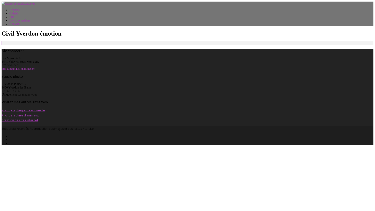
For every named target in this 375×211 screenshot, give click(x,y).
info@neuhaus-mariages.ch (18, 68)
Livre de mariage (19, 20)
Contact (14, 24)
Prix (11, 17)
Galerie (13, 13)
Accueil (14, 10)
